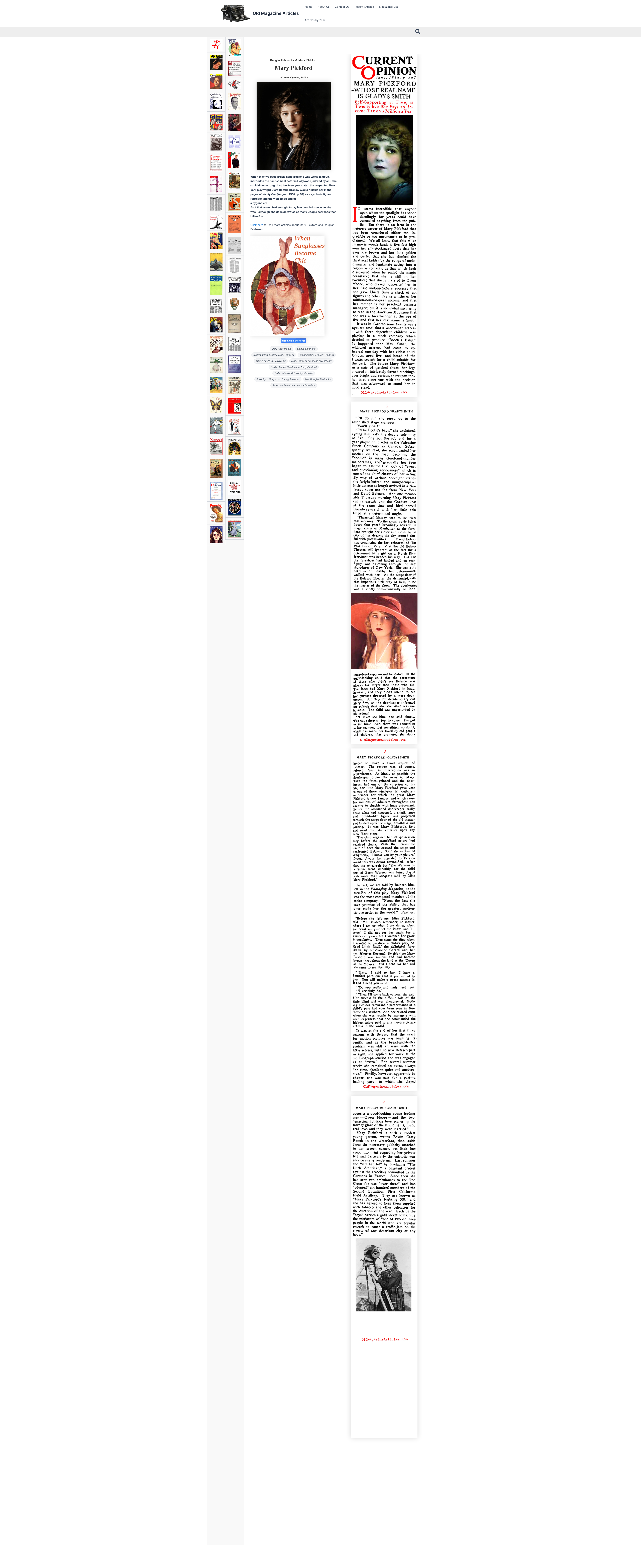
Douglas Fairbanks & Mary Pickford (293, 60)
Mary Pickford (293, 67)
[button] (418, 32)
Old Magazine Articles (276, 13)
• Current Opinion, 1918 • (294, 77)
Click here (256, 225)
